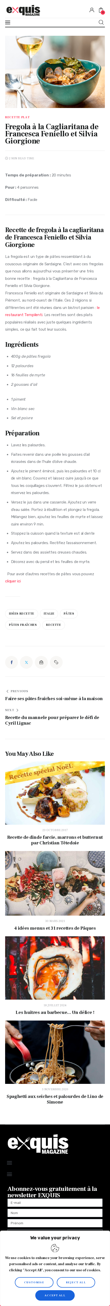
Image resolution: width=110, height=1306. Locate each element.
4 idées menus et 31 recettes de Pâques (55, 928)
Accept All (55, 1295)
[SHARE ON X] (26, 662)
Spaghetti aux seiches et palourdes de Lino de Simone (55, 1099)
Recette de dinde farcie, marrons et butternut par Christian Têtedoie (55, 840)
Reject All (76, 1282)
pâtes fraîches (23, 625)
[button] (56, 662)
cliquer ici (12, 581)
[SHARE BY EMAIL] (41, 662)
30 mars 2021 (55, 921)
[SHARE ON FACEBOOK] (11, 662)
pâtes (69, 614)
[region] (55, 1268)
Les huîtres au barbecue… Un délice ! (55, 1012)
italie (49, 614)
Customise (34, 1282)
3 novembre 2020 (55, 1089)
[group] (55, 370)
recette (53, 625)
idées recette (21, 614)
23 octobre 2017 (55, 830)
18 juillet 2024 (55, 1005)
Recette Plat (17, 117)
